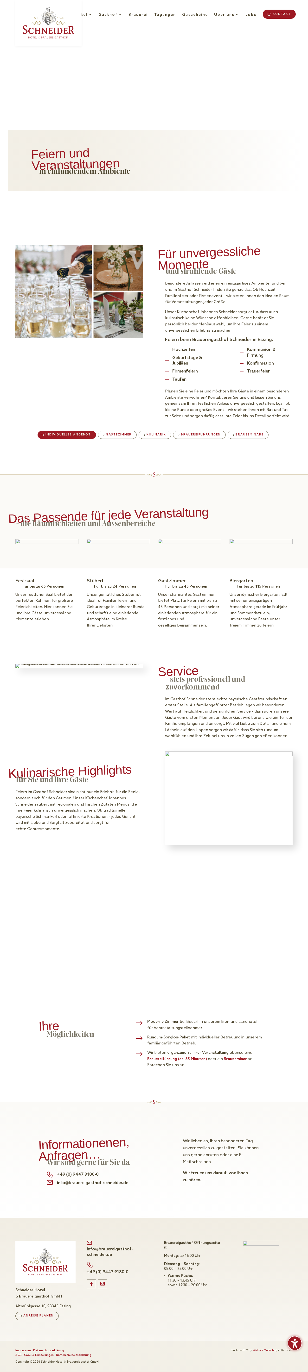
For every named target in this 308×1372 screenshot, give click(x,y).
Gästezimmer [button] (119, 434)
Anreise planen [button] (38, 1315)
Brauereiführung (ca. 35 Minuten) (177, 1059)
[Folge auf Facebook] (91, 1283)
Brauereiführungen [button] (201, 434)
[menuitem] (83, 21)
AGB (18, 1355)
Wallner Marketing (265, 1350)
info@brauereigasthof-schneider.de (92, 1183)
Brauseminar (236, 1059)
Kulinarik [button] (156, 434)
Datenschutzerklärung (48, 1350)
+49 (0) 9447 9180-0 (78, 1174)
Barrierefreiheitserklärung (73, 1355)
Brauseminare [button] (249, 434)
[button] (279, 14)
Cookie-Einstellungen (39, 1355)
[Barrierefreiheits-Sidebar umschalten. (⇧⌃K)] (295, 1343)
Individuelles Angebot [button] (68, 434)
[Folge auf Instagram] (102, 1283)
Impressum (23, 1350)
